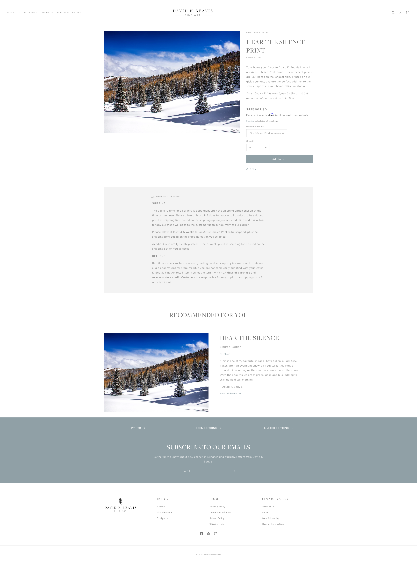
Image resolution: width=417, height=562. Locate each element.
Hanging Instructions (273, 524)
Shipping (250, 121)
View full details (228, 393)
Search (161, 506)
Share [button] (253, 168)
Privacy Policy (217, 506)
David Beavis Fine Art (212, 555)
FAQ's (265, 512)
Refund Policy (216, 518)
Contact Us (268, 506)
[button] (27, 12)
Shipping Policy (217, 524)
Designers (162, 518)
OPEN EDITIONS (206, 428)
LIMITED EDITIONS (276, 428)
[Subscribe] (234, 471)
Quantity (251, 141)
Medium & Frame (255, 126)
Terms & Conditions (220, 512)
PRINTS (136, 428)
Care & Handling (271, 518)
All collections (164, 512)
